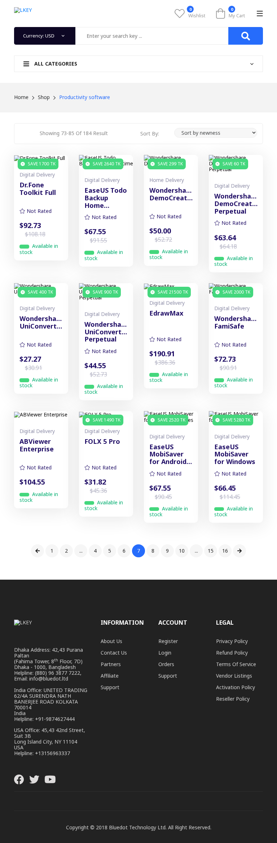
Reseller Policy (233, 698)
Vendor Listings (234, 675)
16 (225, 550)
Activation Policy (235, 687)
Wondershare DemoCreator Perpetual (236, 203)
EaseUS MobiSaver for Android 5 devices (170, 454)
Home (21, 97)
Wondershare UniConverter (41, 322)
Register (168, 641)
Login (164, 652)
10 (182, 550)
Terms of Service (236, 664)
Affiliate (110, 675)
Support (110, 687)
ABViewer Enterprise (36, 445)
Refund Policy (232, 652)
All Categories (55, 63)
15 (211, 550)
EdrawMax (166, 313)
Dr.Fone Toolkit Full (37, 189)
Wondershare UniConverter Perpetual (106, 332)
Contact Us (114, 652)
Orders (166, 664)
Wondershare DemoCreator (171, 194)
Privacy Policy (232, 641)
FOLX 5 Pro (102, 442)
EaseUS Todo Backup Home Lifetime (105, 198)
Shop (44, 97)
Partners (111, 664)
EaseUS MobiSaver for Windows (234, 454)
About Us (111, 641)
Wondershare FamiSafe (236, 322)
